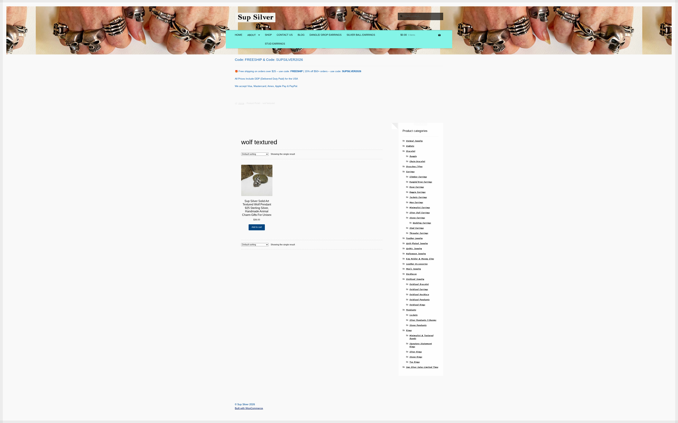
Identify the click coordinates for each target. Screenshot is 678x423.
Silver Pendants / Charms (422, 320)
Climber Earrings (418, 177)
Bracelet (410, 151)
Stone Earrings (417, 218)
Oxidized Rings (417, 305)
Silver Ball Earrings (361, 35)
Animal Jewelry (414, 141)
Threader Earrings (418, 233)
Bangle (413, 156)
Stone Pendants (418, 325)
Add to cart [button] (257, 227)
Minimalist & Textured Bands (421, 337)
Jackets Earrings (418, 197)
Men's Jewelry (413, 269)
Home (238, 35)
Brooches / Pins (414, 166)
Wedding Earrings (422, 223)
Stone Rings (415, 357)
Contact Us (285, 35)
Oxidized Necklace (419, 294)
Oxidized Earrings (418, 289)
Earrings (410, 171)
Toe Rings (414, 362)
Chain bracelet (417, 161)
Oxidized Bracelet (419, 284)
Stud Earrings (275, 43)
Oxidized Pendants (419, 299)
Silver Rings (415, 352)
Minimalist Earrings (419, 207)
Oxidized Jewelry (415, 279)
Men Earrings (416, 202)
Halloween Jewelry (416, 253)
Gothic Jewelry (414, 248)
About (251, 35)
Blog (301, 35)
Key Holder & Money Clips (420, 259)
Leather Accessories (417, 264)
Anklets (410, 146)
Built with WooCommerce (249, 408)
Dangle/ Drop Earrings (325, 35)
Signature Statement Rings (420, 345)
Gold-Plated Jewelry (417, 243)
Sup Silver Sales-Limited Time (422, 367)
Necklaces (411, 274)
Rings (409, 330)
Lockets (413, 315)
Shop (268, 35)
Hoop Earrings (416, 187)
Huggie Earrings (417, 192)
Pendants (411, 310)
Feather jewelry (414, 238)
